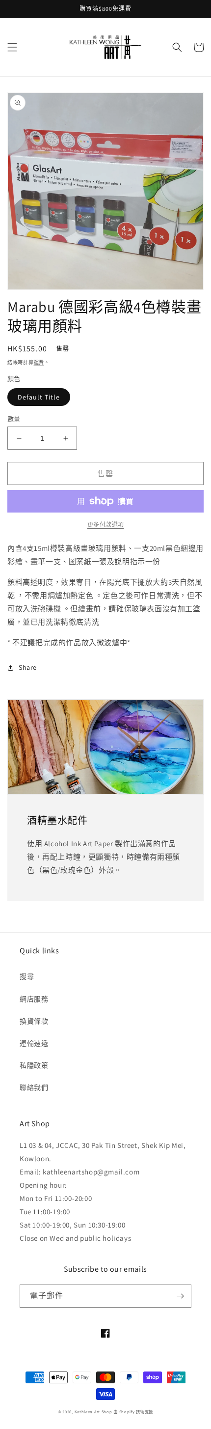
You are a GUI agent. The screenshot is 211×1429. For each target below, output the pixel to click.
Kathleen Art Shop (94, 1411)
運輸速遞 (34, 1043)
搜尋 (27, 976)
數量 (14, 419)
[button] (12, 47)
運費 (39, 362)
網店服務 (34, 999)
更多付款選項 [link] (105, 524)
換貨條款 (34, 1021)
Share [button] (28, 667)
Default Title (39, 397)
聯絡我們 (34, 1087)
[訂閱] (180, 1296)
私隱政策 (34, 1065)
